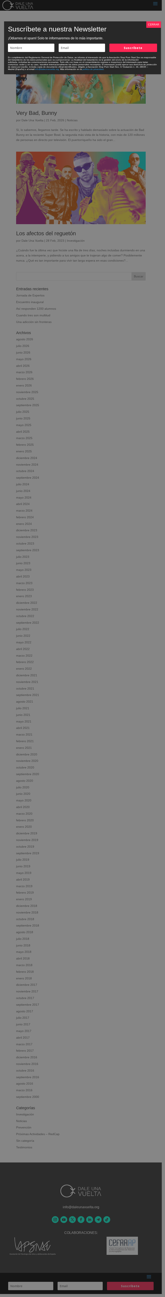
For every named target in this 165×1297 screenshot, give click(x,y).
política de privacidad (93, 69)
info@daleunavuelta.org (47, 69)
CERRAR (153, 24)
